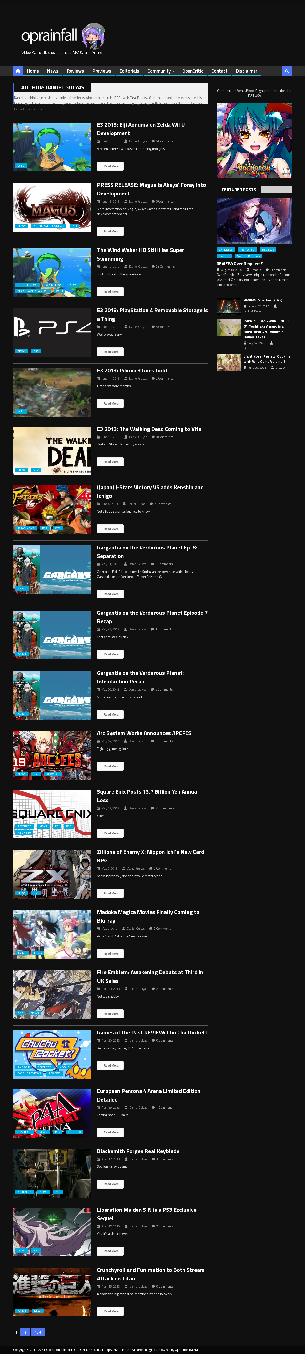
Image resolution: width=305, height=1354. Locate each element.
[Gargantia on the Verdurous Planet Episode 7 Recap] (52, 635)
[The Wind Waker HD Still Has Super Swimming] (52, 272)
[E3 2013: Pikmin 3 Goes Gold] (52, 392)
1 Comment (163, 629)
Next (38, 1332)
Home (33, 70)
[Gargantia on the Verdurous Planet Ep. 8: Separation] (52, 569)
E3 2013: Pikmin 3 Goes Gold (132, 370)
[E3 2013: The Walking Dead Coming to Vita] (52, 451)
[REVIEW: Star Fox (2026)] (229, 306)
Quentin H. (250, 348)
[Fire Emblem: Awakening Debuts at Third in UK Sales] (52, 994)
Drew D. (280, 368)
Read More (111, 166)
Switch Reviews (248, 256)
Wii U (21, 165)
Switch (224, 256)
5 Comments (164, 326)
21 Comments (164, 808)
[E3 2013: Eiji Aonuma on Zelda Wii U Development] (52, 147)
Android (24, 1067)
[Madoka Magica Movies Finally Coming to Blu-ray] (52, 934)
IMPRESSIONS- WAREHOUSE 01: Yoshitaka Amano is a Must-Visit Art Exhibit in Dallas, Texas (267, 329)
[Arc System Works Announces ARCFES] (52, 755)
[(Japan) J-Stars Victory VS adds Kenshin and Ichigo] (52, 509)
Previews (101, 70)
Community (159, 70)
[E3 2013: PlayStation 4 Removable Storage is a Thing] (52, 332)
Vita (36, 470)
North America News (49, 226)
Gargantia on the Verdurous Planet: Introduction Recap (140, 677)
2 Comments (164, 378)
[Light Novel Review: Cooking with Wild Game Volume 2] (229, 362)
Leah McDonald (253, 311)
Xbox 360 (53, 774)
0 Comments (164, 201)
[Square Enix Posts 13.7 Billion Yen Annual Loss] (52, 814)
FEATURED (24, 826)
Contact (219, 70)
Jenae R (256, 270)
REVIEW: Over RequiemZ (240, 263)
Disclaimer (246, 70)
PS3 (74, 226)
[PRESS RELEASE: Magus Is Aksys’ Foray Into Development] (52, 207)
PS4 (36, 351)
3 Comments (164, 1159)
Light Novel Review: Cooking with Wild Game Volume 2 (267, 359)
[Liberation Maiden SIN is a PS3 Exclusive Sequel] (52, 1232)
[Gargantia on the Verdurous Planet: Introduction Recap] (52, 695)
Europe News (27, 285)
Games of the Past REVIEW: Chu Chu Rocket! (152, 1032)
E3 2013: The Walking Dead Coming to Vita (149, 429)
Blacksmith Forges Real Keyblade (138, 1151)
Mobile (64, 1067)
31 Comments (165, 266)
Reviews (75, 70)
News (53, 70)
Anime (22, 588)
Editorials (129, 70)
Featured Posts (239, 189)
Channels (25, 1192)
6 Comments (164, 141)
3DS (20, 1013)
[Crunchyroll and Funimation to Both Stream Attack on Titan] (52, 1292)
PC (56, 826)
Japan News (53, 285)
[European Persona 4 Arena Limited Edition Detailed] (52, 1113)
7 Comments (163, 503)
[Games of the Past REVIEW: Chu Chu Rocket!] (52, 1054)
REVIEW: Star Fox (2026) (263, 300)
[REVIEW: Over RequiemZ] (254, 221)
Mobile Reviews (29, 1073)
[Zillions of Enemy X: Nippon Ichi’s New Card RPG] (52, 874)
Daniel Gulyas (138, 141)
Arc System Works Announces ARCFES (144, 733)
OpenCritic (192, 70)
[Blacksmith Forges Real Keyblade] (52, 1173)
